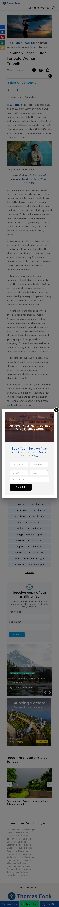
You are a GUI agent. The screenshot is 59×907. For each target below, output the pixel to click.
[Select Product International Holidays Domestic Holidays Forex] (29, 479)
